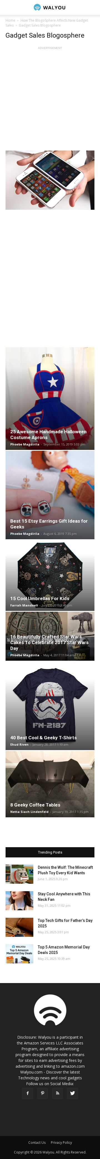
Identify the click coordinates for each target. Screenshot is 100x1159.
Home (10, 20)
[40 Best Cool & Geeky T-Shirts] (50, 706)
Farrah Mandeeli (24, 605)
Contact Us (37, 1142)
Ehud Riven (19, 744)
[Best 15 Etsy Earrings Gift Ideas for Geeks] (50, 495)
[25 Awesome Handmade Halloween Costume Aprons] (50, 398)
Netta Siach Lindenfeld (29, 812)
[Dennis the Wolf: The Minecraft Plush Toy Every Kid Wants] (19, 874)
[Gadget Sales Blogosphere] (50, 180)
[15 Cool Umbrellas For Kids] (50, 575)
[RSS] (57, 1093)
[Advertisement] (50, 101)
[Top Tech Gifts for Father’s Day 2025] (19, 927)
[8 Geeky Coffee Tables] (50, 784)
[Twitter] (72, 1093)
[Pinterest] (42, 1093)
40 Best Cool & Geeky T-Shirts (43, 737)
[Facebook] (27, 1093)
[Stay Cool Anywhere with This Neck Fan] (19, 900)
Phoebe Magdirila (24, 444)
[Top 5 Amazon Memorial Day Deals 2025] (19, 953)
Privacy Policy (61, 1142)
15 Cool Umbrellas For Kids (39, 598)
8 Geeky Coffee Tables (35, 805)
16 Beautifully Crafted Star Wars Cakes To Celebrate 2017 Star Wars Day (49, 642)
